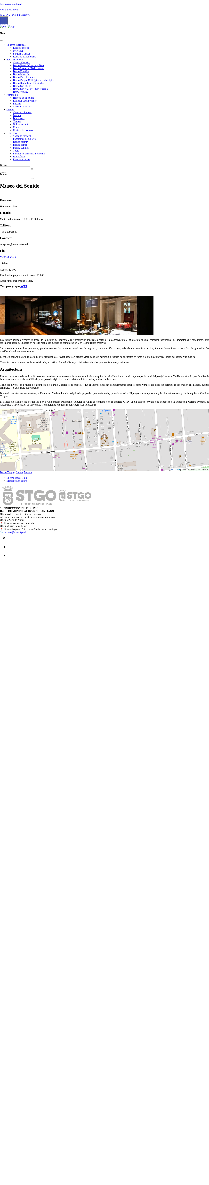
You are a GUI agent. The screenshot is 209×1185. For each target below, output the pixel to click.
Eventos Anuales (21, 159)
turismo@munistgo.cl (11, 4)
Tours (16, 150)
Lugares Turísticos (16, 44)
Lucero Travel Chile (17, 477)
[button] (104, 436)
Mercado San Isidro (17, 480)
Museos (17, 115)
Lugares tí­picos (21, 47)
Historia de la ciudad (23, 97)
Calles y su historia (22, 106)
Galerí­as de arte (21, 124)
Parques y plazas (21, 53)
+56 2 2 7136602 (9, 9)
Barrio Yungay (20, 91)
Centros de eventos (23, 130)
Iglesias (17, 103)
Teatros (17, 121)
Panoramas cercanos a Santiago (29, 153)
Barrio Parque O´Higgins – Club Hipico (33, 80)
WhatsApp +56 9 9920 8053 (15, 15)
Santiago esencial (22, 136)
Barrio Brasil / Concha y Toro (28, 65)
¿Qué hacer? (13, 133)
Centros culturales (22, 112)
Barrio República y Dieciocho (28, 83)
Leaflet (176, 469)
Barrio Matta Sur (21, 74)
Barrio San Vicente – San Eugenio (30, 89)
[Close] (1, 40)
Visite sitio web (8, 257)
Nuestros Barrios (15, 59)
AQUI (23, 286)
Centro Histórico (21, 62)
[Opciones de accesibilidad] (4, 20)
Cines (16, 127)
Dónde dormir (20, 141)
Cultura (10, 109)
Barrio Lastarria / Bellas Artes (28, 68)
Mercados (18, 50)
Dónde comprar (21, 147)
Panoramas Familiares (24, 138)
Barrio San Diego (22, 86)
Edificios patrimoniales (25, 100)
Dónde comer (20, 144)
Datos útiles (19, 156)
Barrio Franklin (21, 71)
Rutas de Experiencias (24, 56)
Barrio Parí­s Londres (23, 77)
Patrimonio (12, 94)
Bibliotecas (18, 118)
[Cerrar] (4, 538)
